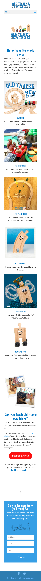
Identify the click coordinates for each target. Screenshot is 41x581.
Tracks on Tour (20, 352)
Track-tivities (20, 312)
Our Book (20, 118)
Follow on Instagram (21, 495)
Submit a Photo (20, 455)
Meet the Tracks (20, 263)
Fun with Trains (20, 166)
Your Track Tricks (20, 214)
